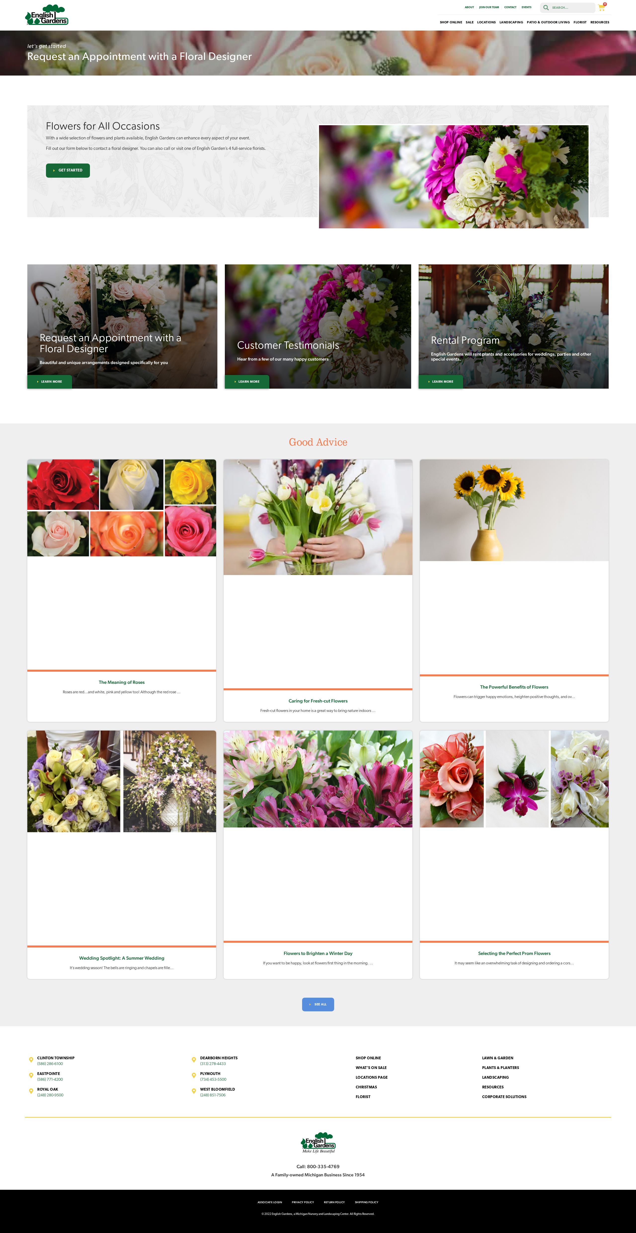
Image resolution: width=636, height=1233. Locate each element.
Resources (493, 1087)
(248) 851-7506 (213, 1095)
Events (526, 7)
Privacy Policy (303, 1202)
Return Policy (334, 1202)
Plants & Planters (500, 1068)
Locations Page (372, 1078)
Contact (510, 7)
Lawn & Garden (498, 1058)
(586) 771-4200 (50, 1080)
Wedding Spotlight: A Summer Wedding (121, 958)
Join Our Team (489, 7)
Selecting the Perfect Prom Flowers (514, 953)
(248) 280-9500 (50, 1095)
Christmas (366, 1087)
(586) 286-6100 (50, 1064)
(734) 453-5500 (213, 1080)
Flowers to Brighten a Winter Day (318, 953)
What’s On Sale (371, 1068)
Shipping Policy (367, 1202)
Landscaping (495, 1078)
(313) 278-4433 (213, 1064)
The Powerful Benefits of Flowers (514, 687)
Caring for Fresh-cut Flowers (318, 700)
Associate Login (270, 1202)
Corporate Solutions (504, 1097)
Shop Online (368, 1058)
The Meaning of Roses (122, 682)
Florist (363, 1097)
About (469, 7)
